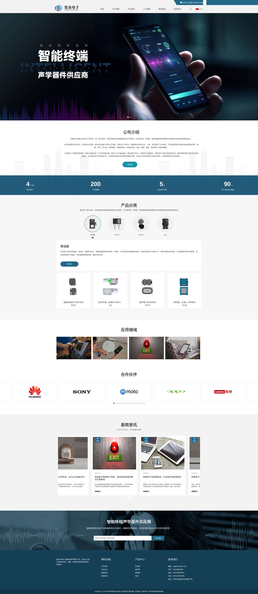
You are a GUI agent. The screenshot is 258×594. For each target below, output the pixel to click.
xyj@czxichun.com (195, 3)
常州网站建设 (159, 591)
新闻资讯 (104, 573)
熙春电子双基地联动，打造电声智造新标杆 (128, 477)
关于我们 (104, 566)
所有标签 (138, 591)
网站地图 (131, 591)
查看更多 (69, 264)
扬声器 (116, 235)
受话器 (92, 235)
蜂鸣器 (141, 235)
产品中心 (104, 569)
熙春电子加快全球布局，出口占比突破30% (177, 477)
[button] (128, 117)
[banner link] (129, 66)
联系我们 (104, 576)
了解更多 (130, 164)
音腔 (165, 235)
